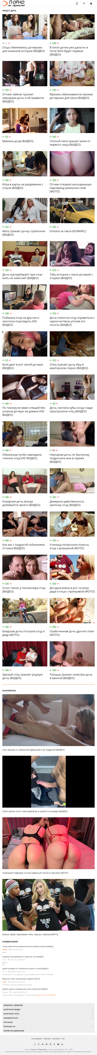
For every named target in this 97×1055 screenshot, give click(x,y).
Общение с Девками (13, 1005)
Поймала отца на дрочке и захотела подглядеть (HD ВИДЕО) (20, 321)
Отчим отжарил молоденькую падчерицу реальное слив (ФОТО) (70, 187)
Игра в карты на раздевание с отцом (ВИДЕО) (22, 186)
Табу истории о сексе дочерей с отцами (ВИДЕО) (71, 276)
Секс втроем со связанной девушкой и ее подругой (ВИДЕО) (33, 749)
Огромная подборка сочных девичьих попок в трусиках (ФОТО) (35, 872)
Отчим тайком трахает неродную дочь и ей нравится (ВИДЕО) (23, 97)
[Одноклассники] (50, 1044)
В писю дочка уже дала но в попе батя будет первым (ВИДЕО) (69, 50)
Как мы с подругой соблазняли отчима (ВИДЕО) (23, 546)
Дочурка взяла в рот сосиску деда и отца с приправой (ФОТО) (72, 589)
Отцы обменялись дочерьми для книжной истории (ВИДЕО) (23, 49)
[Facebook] (39, 1044)
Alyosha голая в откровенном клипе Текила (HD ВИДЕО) (25, 989)
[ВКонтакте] (42, 1044)
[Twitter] (46, 1044)
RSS (63, 1039)
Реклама (47, 1039)
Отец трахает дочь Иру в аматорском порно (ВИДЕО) (69, 366)
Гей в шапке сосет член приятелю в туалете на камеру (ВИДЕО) (35, 811)
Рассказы (8, 1022)
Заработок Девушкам (14, 1031)
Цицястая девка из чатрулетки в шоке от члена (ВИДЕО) (25, 968)
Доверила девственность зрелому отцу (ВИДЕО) (67, 503)
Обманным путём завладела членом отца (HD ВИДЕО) (22, 456)
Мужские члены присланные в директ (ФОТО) (21, 979)
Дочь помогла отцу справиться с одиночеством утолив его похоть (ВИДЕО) (72, 321)
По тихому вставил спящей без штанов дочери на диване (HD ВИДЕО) (23, 411)
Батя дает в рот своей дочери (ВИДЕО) (22, 366)
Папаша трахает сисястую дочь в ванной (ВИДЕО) (71, 676)
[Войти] (91, 3)
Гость (4, 982)
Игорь (4, 949)
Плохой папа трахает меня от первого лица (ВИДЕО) (70, 142)
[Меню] (76, 3)
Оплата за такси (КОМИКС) (68, 231)
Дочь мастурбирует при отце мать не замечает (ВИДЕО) (22, 276)
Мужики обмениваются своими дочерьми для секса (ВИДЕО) (71, 96)
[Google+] (54, 1044)
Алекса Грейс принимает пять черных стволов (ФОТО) (30, 934)
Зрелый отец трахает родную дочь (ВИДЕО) (22, 676)
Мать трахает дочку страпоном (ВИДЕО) (23, 233)
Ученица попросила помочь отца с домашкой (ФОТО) (69, 546)
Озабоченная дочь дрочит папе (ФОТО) (72, 633)
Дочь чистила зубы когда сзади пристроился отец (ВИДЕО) (71, 409)
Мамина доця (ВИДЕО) (17, 141)
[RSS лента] (62, 1044)
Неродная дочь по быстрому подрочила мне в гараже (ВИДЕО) (69, 458)
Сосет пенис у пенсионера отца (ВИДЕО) (23, 589)
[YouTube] (58, 1044)
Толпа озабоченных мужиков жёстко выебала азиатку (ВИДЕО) (27, 946)
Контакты (56, 1039)
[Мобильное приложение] (35, 1044)
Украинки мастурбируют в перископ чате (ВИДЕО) (23, 957)
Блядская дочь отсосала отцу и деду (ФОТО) (23, 633)
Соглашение (36, 1039)
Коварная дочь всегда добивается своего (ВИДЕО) (21, 503)
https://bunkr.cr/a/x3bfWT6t (46, 995)
